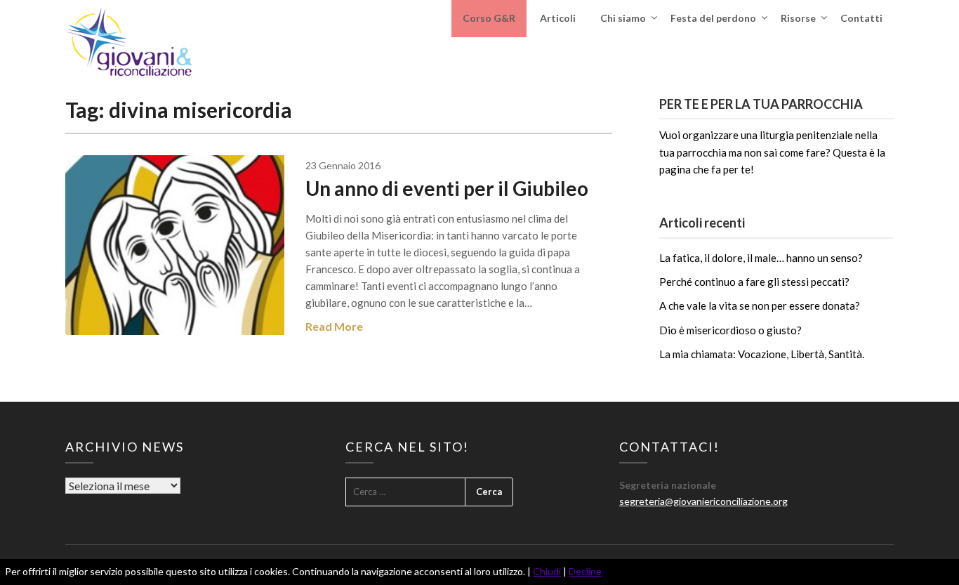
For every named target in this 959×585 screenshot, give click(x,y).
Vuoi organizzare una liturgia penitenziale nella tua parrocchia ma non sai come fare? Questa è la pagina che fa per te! (772, 152)
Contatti (861, 18)
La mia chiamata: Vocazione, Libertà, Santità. (761, 354)
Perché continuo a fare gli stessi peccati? (754, 281)
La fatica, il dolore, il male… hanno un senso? (761, 257)
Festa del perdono (713, 18)
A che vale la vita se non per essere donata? (759, 305)
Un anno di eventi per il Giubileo (446, 188)
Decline (585, 571)
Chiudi (547, 571)
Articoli (558, 18)
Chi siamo (623, 18)
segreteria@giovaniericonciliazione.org (703, 501)
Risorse (798, 18)
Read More (334, 326)
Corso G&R (489, 18)
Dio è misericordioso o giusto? (730, 330)
